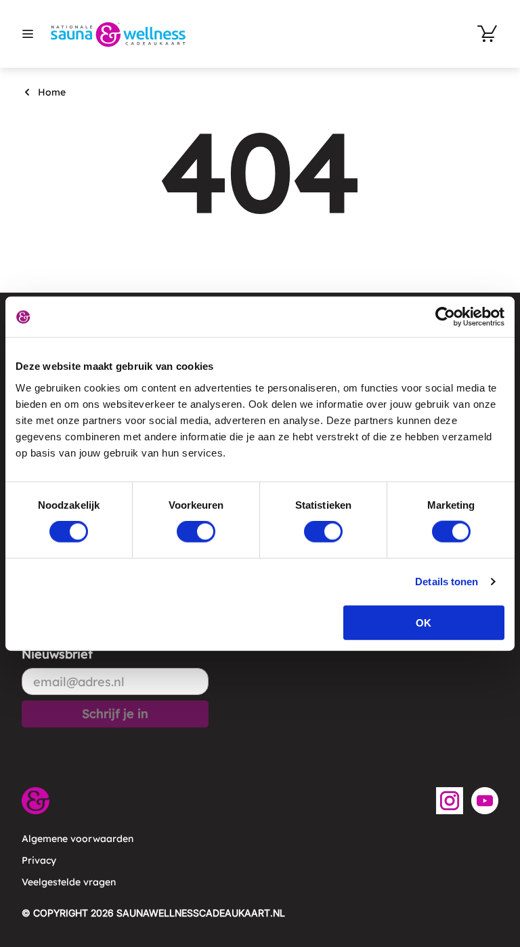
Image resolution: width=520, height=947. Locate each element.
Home (52, 92)
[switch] (196, 532)
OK (423, 622)
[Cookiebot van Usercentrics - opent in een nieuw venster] (445, 317)
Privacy (39, 860)
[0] (487, 34)
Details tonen (446, 581)
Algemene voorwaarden (77, 839)
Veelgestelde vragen (69, 882)
